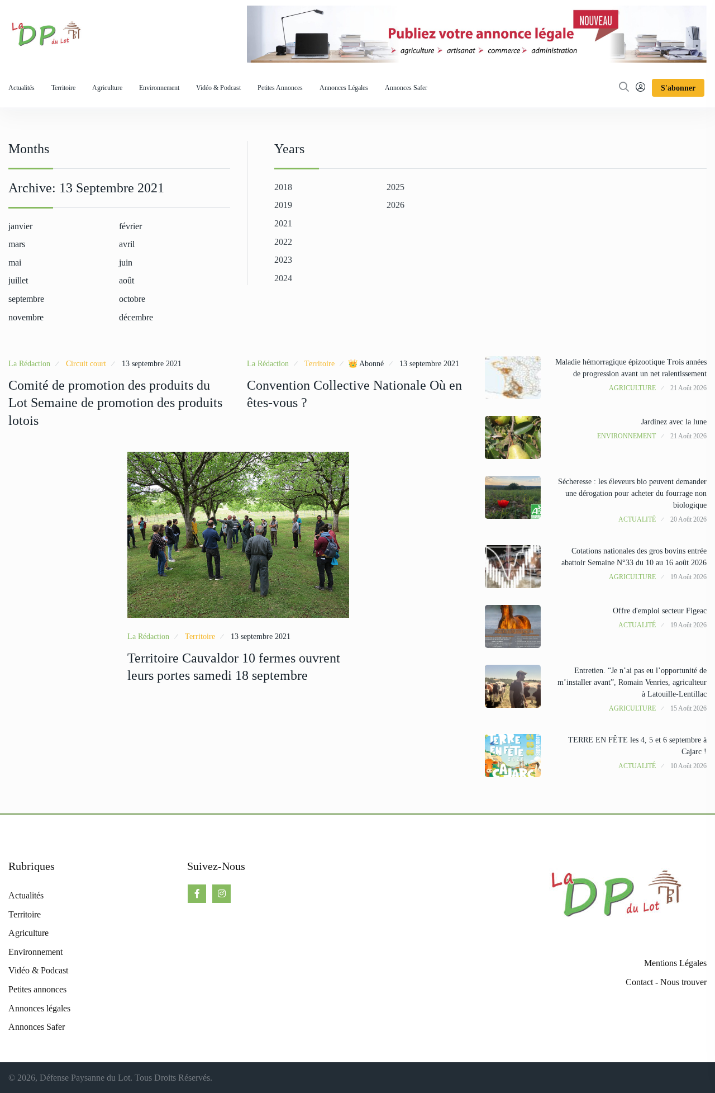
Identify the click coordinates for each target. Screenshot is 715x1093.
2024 (283, 278)
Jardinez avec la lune (674, 422)
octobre (132, 299)
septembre (26, 299)
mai (14, 262)
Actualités (21, 87)
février (130, 226)
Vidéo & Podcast (218, 87)
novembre (26, 317)
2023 (283, 259)
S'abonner (678, 88)
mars (16, 244)
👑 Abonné (366, 363)
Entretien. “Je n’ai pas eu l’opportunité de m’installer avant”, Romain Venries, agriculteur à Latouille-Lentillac (632, 682)
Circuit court (86, 363)
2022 (283, 242)
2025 (395, 187)
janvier (20, 226)
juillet (18, 280)
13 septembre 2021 (152, 363)
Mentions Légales (675, 963)
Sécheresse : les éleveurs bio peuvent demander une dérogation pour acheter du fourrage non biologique (632, 493)
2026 (395, 205)
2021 (283, 223)
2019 (283, 205)
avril (127, 244)
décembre (136, 317)
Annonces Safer (406, 87)
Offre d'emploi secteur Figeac (660, 611)
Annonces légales (344, 87)
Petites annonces (280, 87)
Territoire (63, 87)
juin (125, 262)
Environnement (159, 87)
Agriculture (107, 87)
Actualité (637, 519)
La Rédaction (29, 363)
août (126, 280)
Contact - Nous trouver (666, 982)
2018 (283, 187)
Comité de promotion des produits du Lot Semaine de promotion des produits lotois (115, 402)
